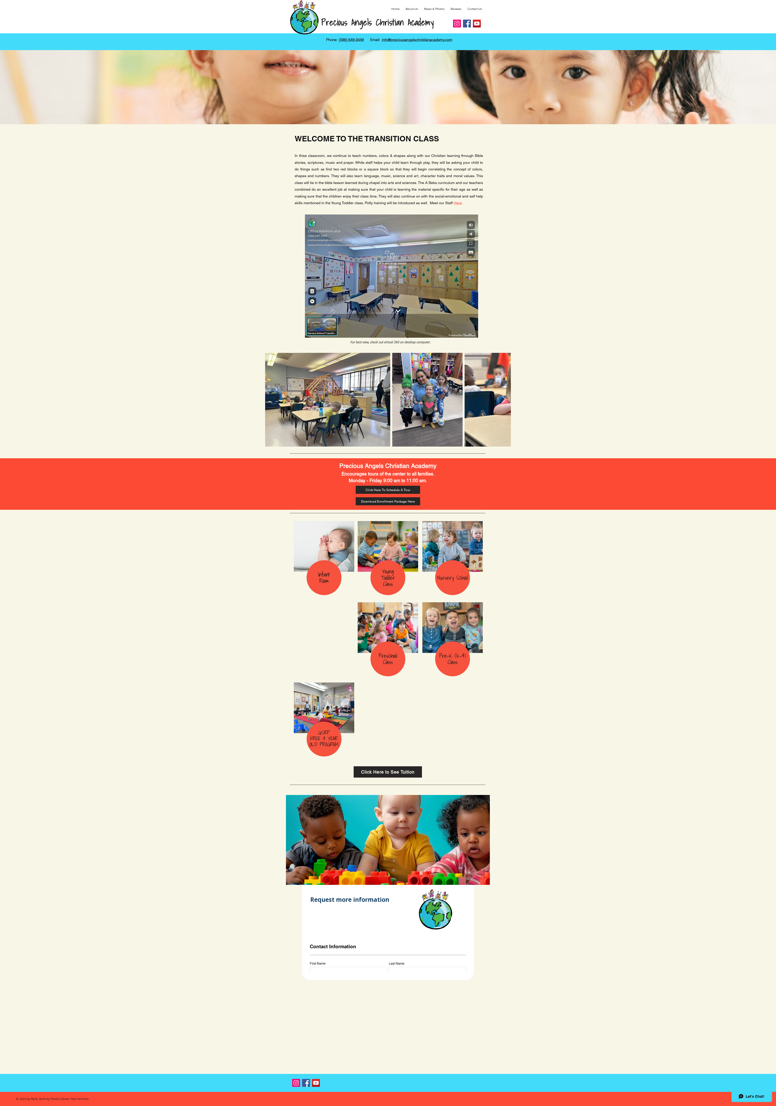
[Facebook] (467, 23)
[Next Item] (504, 400)
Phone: (331, 39)
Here (458, 203)
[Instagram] (457, 23)
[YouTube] (477, 23)
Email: (375, 39)
